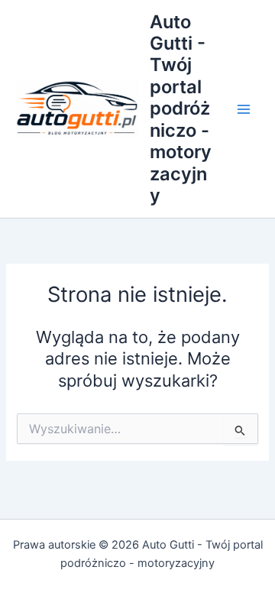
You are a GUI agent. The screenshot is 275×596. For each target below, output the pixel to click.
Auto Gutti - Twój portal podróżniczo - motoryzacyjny (181, 109)
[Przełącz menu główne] (244, 109)
